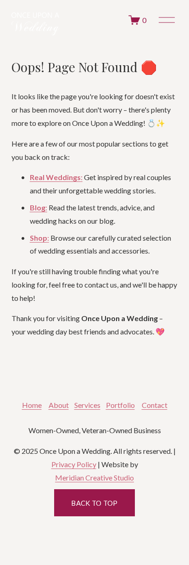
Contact (154, 405)
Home (32, 405)
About (59, 405)
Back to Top (94, 503)
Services (87, 405)
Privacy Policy (73, 464)
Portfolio (120, 405)
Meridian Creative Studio (94, 477)
